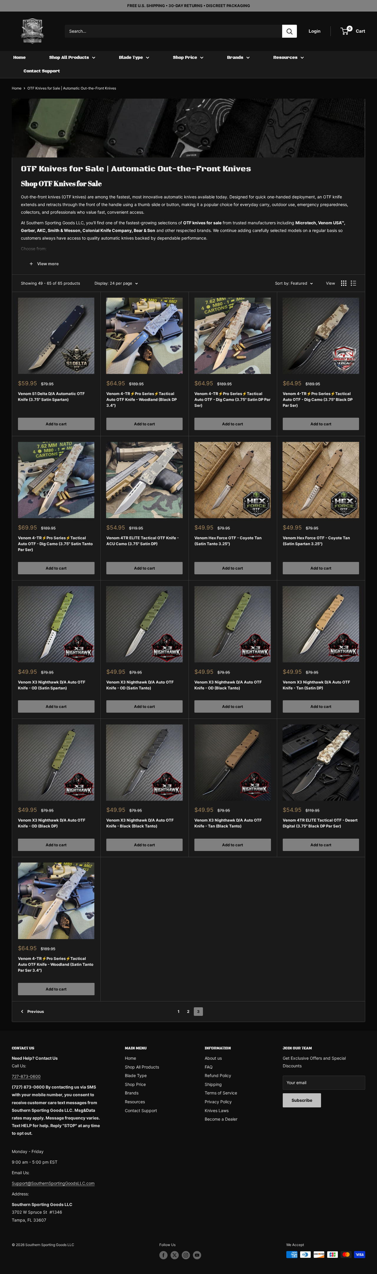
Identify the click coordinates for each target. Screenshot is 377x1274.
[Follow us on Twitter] (175, 1255)
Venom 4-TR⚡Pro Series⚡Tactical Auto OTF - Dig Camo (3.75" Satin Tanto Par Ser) (55, 543)
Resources (285, 57)
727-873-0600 (26, 1076)
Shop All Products (69, 57)
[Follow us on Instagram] (186, 1255)
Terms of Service (221, 1092)
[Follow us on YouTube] (197, 1255)
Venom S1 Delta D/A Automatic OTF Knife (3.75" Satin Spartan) (51, 396)
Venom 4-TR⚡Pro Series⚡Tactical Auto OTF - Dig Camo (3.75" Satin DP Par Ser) (232, 399)
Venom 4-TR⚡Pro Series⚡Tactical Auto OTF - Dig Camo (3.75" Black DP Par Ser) (318, 399)
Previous (35, 1011)
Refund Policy (218, 1075)
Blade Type (131, 57)
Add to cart (56, 424)
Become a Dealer (221, 1119)
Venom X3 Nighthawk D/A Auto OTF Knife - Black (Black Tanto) (140, 823)
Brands (235, 57)
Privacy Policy (218, 1101)
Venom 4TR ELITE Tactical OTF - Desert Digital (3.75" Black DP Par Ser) (320, 823)
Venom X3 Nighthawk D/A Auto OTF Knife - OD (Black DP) (51, 823)
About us (213, 1058)
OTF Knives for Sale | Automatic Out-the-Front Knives (71, 88)
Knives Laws (217, 1110)
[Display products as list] (353, 283)
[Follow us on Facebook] (163, 1255)
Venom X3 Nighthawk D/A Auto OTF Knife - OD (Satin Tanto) (140, 685)
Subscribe (302, 1100)
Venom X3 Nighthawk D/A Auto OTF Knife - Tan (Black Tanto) (228, 823)
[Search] (289, 31)
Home (19, 57)
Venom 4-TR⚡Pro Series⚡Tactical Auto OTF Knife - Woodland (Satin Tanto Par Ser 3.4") (55, 964)
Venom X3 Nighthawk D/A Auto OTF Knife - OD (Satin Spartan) (51, 685)
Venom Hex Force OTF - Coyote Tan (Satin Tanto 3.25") (228, 540)
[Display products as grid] (343, 283)
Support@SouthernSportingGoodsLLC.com (53, 1183)
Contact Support (42, 71)
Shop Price (185, 57)
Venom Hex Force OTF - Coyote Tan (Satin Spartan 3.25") (316, 540)
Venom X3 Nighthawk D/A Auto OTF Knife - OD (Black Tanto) (228, 685)
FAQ (209, 1066)
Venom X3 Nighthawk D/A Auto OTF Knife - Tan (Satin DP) (316, 685)
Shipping (213, 1084)
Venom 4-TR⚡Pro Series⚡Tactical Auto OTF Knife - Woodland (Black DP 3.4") (141, 399)
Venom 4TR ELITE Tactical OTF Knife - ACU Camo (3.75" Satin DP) (142, 540)
